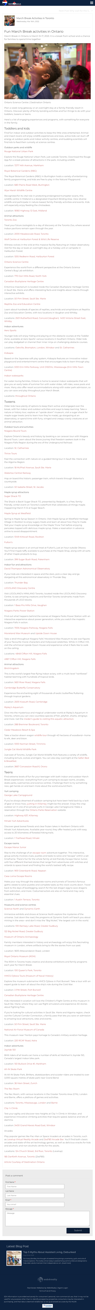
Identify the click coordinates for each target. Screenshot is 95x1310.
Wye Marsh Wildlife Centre (18, 190)
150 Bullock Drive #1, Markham (30, 1064)
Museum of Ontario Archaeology (21, 937)
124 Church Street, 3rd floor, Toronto (34, 1151)
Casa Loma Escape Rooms (18, 876)
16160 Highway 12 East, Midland (30, 210)
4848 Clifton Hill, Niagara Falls (31, 653)
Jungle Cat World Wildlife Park (20, 749)
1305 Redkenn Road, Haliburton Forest (34, 256)
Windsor (50, 347)
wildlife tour (40, 735)
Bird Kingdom (11, 668)
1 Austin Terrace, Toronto (27, 899)
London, (41, 347)
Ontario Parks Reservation (43, 810)
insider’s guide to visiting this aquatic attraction (48, 719)
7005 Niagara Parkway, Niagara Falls (33, 628)
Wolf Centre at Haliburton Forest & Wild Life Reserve (31, 239)
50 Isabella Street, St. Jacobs (29, 487)
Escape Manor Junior (15, 847)
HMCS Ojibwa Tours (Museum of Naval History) (28, 976)
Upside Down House (46, 633)
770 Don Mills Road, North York (30, 276)
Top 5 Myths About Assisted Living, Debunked (49, 1252)
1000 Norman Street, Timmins (30, 744)
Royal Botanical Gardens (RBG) (20, 171)
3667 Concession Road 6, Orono (30, 766)
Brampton (30, 347)
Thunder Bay (21, 582)
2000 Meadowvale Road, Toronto (31, 234)
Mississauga (30, 1103)
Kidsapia (8, 353)
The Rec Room (11, 1088)
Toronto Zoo (10, 220)
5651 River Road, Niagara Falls (29, 682)
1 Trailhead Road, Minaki (27, 838)
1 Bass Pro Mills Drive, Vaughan (30, 605)
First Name (10, 1182)
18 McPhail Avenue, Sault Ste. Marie (32, 467)
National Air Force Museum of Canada (24, 1029)
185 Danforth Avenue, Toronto (19, 1156)
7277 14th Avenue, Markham (29, 165)
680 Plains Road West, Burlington (31, 185)
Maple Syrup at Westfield (17, 513)
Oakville (19, 347)
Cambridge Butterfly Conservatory (22, 687)
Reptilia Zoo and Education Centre (22, 304)
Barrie (54, 1103)
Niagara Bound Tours (15, 431)
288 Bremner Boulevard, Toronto (31, 724)
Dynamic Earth (32, 909)
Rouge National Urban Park (18, 151)
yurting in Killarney (37, 804)
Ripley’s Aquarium (13, 707)
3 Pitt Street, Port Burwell (27, 990)
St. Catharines (67, 347)
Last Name (9, 1191)
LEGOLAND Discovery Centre (19, 588)
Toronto (19, 1103)
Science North (11, 909)
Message (9, 1209)
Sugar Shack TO (12, 496)
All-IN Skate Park (13, 1069)
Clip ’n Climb (11, 1108)
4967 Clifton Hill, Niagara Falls (20, 659)
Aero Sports (10, 330)
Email (8, 1200)
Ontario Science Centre (16, 262)
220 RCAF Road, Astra (25, 1040)
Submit (78, 1230)
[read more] (66, 1263)
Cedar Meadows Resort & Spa (19, 730)
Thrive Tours (10, 453)
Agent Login (63, 1288)
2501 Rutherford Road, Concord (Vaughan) (37, 318)
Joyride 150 (10, 1049)
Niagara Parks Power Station (19, 610)
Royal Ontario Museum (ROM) (20, 956)
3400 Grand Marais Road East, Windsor (34, 1125)
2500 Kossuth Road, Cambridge (30, 702)
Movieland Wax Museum (17, 633)
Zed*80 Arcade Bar (54, 1139)
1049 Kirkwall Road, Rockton (29, 537)
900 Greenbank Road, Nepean (30, 870)
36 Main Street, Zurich (25, 1083)
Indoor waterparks (13, 375)
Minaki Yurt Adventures (16, 821)
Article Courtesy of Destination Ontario (24, 1162)
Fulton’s (8, 542)
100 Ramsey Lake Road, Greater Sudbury (36, 926)
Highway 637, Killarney (26, 815)
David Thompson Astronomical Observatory (27, 568)
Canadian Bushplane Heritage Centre (24, 281)
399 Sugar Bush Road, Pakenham (31, 559)
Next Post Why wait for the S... (74, 11)
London (42, 1103)
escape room (39, 852)
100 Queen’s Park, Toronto (27, 970)
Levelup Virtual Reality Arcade (23, 1139)
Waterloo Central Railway (17, 473)
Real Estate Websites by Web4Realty (41, 1288)
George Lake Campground (18, 795)
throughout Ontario (25, 396)
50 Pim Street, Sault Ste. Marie (30, 298)
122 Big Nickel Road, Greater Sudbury (23, 931)
